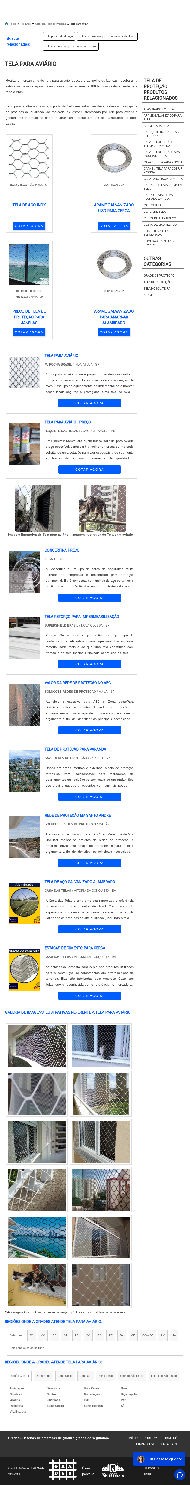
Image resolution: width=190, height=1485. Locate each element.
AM (163, 1335)
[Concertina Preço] (24, 572)
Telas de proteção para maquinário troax (70, 46)
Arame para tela (156, 125)
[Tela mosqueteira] (37, 1142)
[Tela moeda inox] (101, 1046)
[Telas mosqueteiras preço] (101, 1285)
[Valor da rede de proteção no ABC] (24, 705)
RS (99, 1335)
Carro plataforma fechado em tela (158, 196)
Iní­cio (133, 1438)
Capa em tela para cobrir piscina (163, 170)
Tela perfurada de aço (59, 36)
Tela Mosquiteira (157, 288)
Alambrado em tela (159, 109)
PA (174, 1335)
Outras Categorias (157, 261)
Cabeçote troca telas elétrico (161, 134)
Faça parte (170, 1444)
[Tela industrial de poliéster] (101, 1190)
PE (111, 1335)
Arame (149, 295)
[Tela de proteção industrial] (37, 1046)
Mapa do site (147, 1444)
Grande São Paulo (132, 1375)
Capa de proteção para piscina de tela (162, 153)
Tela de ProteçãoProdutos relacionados (161, 89)
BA (122, 1335)
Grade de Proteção (159, 275)
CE (133, 1335)
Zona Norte (43, 1375)
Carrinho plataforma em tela (163, 186)
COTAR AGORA (29, 226)
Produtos (149, 1438)
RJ (31, 1335)
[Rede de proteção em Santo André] (24, 837)
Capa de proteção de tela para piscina (160, 143)
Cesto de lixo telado (160, 224)
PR (77, 1335)
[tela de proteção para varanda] (24, 771)
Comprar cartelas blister (159, 242)
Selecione (16, 1335)
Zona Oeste (65, 1375)
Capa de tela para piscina (163, 162)
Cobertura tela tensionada (156, 232)
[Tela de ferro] (37, 1237)
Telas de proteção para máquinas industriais (107, 36)
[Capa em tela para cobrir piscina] (101, 1237)
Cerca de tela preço (160, 218)
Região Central (19, 1375)
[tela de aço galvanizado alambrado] (24, 903)
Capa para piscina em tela (163, 178)
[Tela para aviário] (38, 508)
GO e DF (147, 1335)
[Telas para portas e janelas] (37, 1285)
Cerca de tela (155, 211)
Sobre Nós (171, 1438)
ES (54, 1335)
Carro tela (153, 205)
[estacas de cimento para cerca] (24, 970)
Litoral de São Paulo (164, 1375)
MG (43, 1335)
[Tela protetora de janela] (37, 1094)
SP (65, 1335)
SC (88, 1335)
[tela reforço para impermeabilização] (24, 638)
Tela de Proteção (157, 282)
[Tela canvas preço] (101, 1094)
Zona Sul (85, 1375)
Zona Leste (106, 1375)
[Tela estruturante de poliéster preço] (101, 1142)
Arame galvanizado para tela (162, 117)
